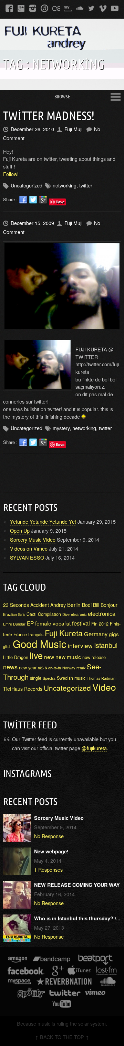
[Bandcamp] (51, 961)
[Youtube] (115, 7)
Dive (66, 614)
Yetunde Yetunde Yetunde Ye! (43, 521)
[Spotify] (31, 994)
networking (64, 185)
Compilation (49, 614)
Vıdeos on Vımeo (29, 548)
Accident (39, 604)
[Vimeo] (103, 7)
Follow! (11, 173)
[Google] (21, 7)
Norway (68, 667)
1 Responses (48, 869)
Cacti (32, 614)
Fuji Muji (73, 129)
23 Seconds (16, 604)
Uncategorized (67, 687)
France (20, 634)
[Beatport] (96, 961)
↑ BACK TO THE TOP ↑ (62, 1036)
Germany (95, 634)
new (49, 656)
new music (68, 656)
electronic (78, 614)
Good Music (39, 643)
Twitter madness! (48, 115)
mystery (61, 428)
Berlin (74, 604)
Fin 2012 (99, 624)
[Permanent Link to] (62, 286)
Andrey (58, 604)
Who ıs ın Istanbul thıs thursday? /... (77, 918)
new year (28, 668)
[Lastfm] (56, 7)
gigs (114, 634)
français (35, 634)
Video (104, 687)
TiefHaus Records (22, 688)
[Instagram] (33, 7)
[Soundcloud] (79, 7)
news (10, 666)
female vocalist (53, 623)
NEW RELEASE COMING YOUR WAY (77, 884)
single (35, 678)
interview (80, 645)
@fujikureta (94, 748)
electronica (101, 613)
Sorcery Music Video (32, 539)
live (36, 655)
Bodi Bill (90, 604)
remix (80, 667)
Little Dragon (15, 657)
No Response (49, 836)
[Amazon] (17, 961)
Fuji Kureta (64, 633)
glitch (7, 646)
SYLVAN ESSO (27, 557)
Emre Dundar (14, 624)
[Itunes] (44, 7)
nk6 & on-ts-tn (49, 667)
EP (30, 623)
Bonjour (109, 604)
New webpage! (51, 851)
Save (60, 201)
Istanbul (105, 645)
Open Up (20, 530)
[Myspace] (68, 7)
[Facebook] (9, 7)
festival (81, 623)
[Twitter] (91, 7)
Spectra (49, 678)
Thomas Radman (101, 678)
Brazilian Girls (14, 614)
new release (94, 657)
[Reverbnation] (64, 983)
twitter (85, 185)
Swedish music (71, 678)
